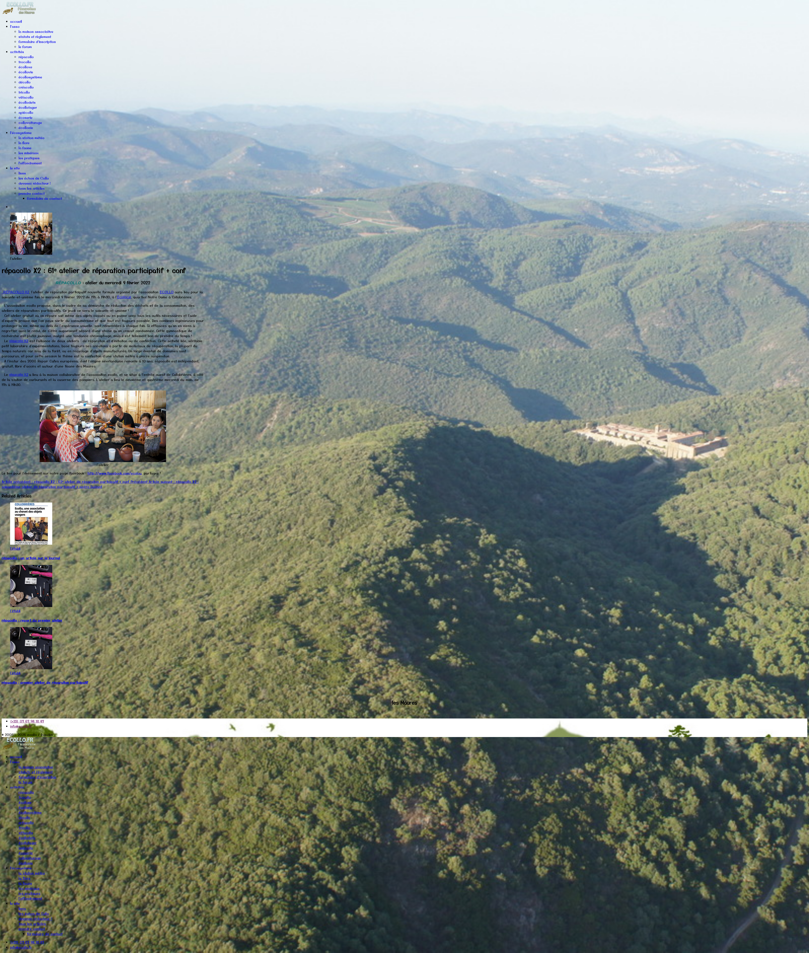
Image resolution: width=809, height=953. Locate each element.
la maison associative (36, 31)
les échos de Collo (34, 178)
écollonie (26, 128)
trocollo (25, 62)
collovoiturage (30, 123)
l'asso (15, 26)
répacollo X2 (18, 341)
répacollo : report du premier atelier (32, 620)
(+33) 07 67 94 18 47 (27, 721)
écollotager (28, 107)
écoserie (25, 117)
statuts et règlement (35, 37)
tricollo (24, 92)
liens (22, 173)
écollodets (27, 102)
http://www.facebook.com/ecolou (115, 473)
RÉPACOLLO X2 (15, 292)
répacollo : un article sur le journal (31, 557)
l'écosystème (21, 133)
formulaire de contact (44, 198)
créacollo (26, 87)
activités (17, 52)
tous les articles (32, 188)
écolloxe (25, 67)
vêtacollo (26, 97)
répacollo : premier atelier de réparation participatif (45, 682)
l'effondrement (30, 163)
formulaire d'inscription (37, 42)
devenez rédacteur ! (35, 183)
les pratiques (29, 158)
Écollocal (124, 297)
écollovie (26, 72)
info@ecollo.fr (21, 726)
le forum (25, 47)
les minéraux (29, 153)
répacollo (26, 57)
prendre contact (32, 193)
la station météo (31, 138)
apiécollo (26, 112)
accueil (16, 21)
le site (15, 168)
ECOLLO (166, 292)
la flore (24, 143)
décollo (25, 82)
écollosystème (30, 77)
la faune (25, 148)
